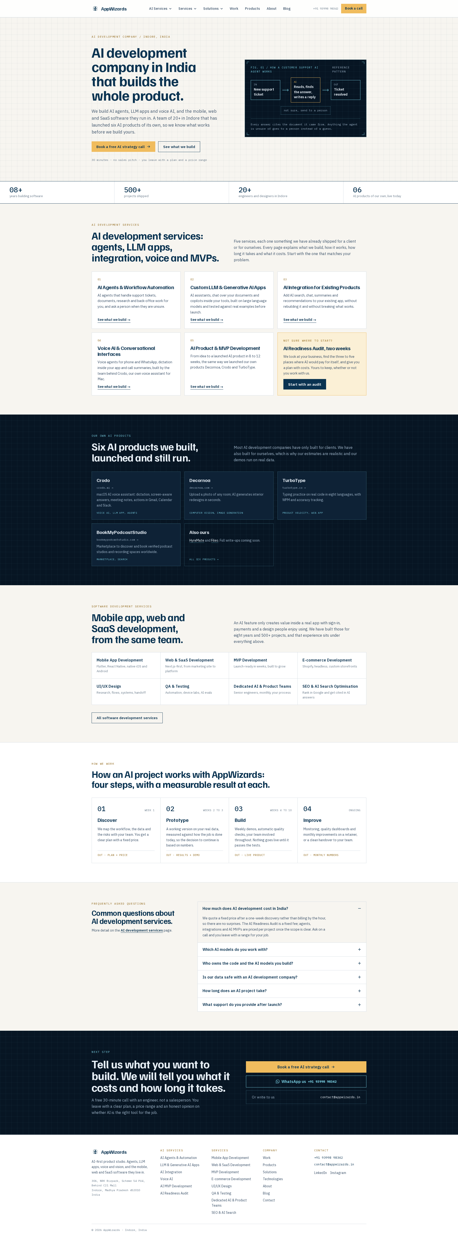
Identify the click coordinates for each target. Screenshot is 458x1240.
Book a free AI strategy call (120, 146)
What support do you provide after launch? (242, 1004)
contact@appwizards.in (334, 1164)
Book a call (354, 8)
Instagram (338, 1173)
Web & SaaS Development (231, 1165)
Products (252, 8)
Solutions (211, 8)
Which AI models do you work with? (235, 949)
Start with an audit (304, 384)
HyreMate (196, 540)
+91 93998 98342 (325, 8)
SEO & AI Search (224, 1212)
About (271, 8)
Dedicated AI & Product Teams (229, 1203)
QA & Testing (221, 1193)
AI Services (158, 8)
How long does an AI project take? (235, 990)
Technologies (273, 1179)
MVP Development (225, 1172)
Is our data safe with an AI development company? (250, 977)
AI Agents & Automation (178, 1158)
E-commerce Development (231, 1179)
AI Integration (171, 1172)
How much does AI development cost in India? (245, 908)
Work (234, 8)
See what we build (179, 146)
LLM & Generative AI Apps (179, 1165)
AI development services (142, 930)
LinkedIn (320, 1173)
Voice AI (166, 1179)
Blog (287, 8)
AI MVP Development (176, 1186)
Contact (269, 1200)
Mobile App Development (230, 1158)
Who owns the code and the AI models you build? (248, 963)
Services (185, 8)
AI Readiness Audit (174, 1193)
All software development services (127, 718)
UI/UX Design (222, 1186)
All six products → (204, 559)
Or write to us (306, 1097)
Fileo (214, 540)
